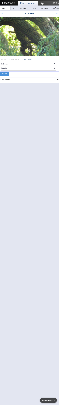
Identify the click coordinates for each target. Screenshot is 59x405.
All (14, 8)
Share (4, 74)
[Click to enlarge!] (29, 36)
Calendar (22, 8)
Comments (5, 80)
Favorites (44, 8)
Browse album (48, 400)
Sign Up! (44, 3)
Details (4, 68)
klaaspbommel (27, 59)
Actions (4, 64)
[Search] (55, 8)
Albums (5, 8)
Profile (33, 8)
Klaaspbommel (28, 3)
